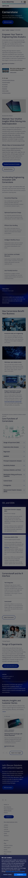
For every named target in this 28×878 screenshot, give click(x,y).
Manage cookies (7, 874)
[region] (14, 866)
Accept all (20, 874)
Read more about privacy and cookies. (15, 871)
